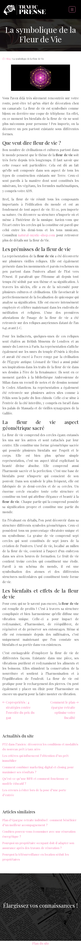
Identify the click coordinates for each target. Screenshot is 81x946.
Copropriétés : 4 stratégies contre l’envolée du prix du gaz (20, 710)
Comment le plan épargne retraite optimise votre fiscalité (62, 710)
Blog (8, 58)
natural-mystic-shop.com (36, 235)
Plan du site (40, 943)
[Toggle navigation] (72, 10)
